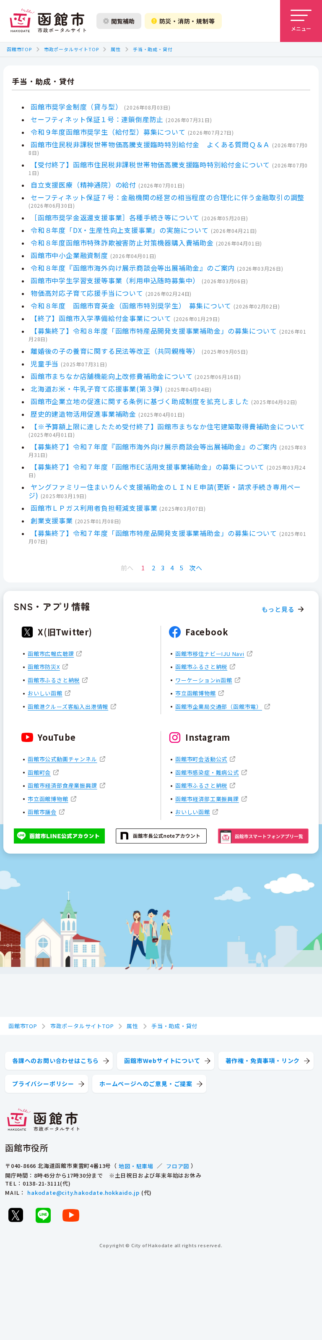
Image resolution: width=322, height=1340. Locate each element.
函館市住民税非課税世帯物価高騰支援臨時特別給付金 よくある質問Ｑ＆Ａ (150, 144)
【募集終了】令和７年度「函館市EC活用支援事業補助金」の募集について (148, 467)
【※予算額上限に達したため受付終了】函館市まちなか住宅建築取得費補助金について (168, 426)
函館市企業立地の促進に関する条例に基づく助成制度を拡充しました (140, 401)
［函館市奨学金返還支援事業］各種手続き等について (115, 217)
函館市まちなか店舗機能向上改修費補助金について (111, 376)
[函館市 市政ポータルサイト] (48, 21)
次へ (196, 567)
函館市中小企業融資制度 (69, 255)
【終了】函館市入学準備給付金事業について (101, 318)
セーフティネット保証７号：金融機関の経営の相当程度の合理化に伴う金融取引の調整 (167, 197)
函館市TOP (19, 49)
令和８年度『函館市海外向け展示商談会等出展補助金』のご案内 (133, 268)
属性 (116, 49)
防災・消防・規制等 (187, 21)
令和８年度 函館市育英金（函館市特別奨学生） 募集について (131, 305)
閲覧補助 (123, 21)
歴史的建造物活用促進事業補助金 (83, 414)
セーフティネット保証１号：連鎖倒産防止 (97, 119)
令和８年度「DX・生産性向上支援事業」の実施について (120, 230)
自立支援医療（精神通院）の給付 (83, 185)
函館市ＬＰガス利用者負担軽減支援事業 (94, 508)
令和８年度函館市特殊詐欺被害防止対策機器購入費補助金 (122, 243)
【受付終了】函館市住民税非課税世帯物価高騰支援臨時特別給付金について (150, 164)
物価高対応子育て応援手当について (87, 293)
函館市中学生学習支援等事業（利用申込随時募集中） (115, 280)
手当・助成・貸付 (152, 49)
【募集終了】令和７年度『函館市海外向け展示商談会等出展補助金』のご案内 (154, 446)
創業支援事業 (52, 520)
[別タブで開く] (15, 1214)
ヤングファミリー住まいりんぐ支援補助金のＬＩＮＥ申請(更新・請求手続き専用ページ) (165, 491)
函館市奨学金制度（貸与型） (76, 107)
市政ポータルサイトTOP (71, 49)
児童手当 (45, 363)
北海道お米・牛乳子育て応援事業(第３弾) (97, 389)
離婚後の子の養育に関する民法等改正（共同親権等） (115, 351)
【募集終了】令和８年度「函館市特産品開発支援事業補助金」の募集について (154, 331)
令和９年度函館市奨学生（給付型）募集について (108, 132)
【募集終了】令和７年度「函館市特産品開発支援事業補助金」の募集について (154, 533)
